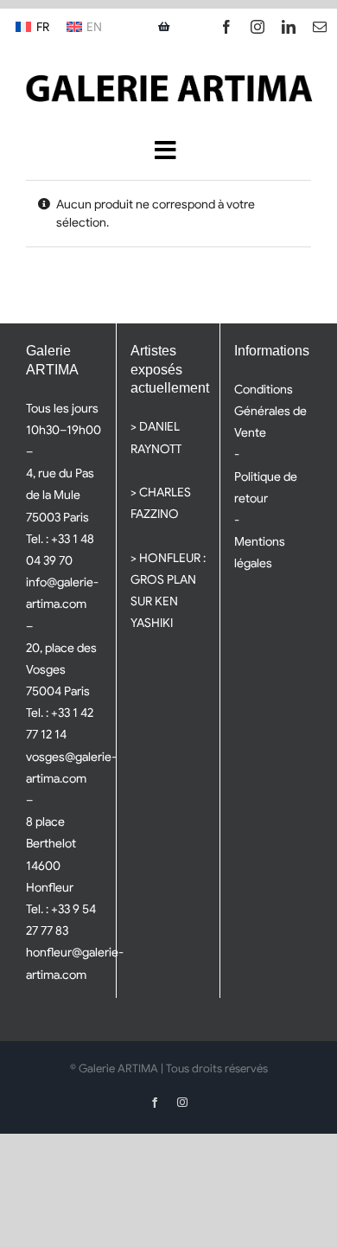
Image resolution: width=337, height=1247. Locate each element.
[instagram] (257, 27)
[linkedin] (289, 27)
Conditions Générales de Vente (270, 410)
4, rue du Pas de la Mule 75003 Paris (60, 494)
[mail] (320, 27)
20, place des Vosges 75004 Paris (61, 669)
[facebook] (226, 27)
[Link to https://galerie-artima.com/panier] (164, 27)
